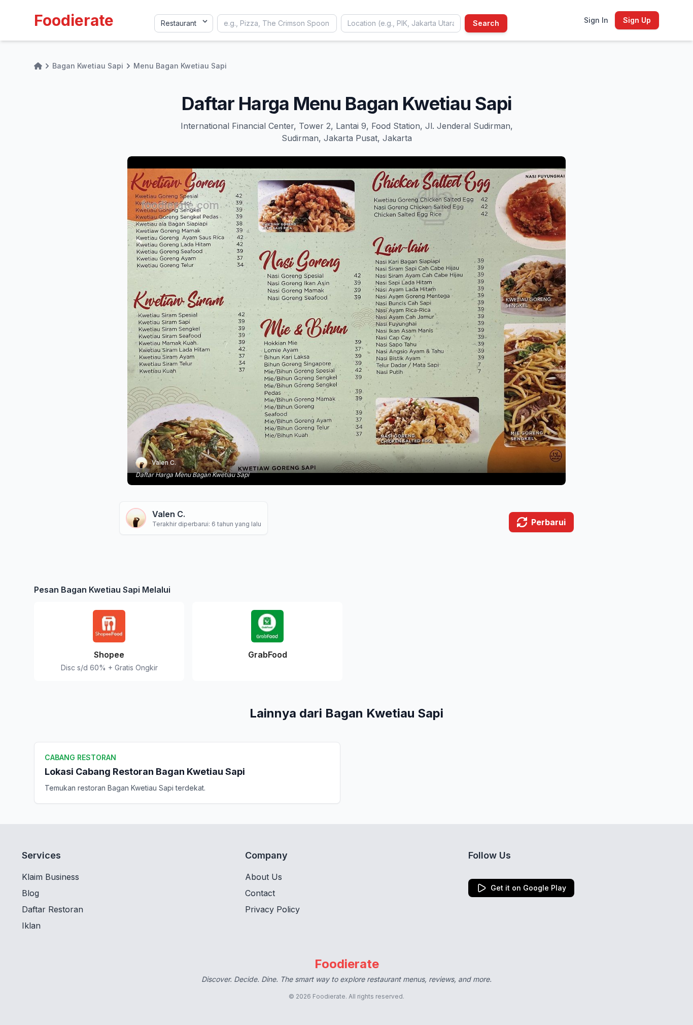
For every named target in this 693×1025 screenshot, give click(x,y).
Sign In (596, 20)
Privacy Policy (272, 909)
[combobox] (277, 23)
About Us (263, 877)
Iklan (31, 925)
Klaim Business (50, 877)
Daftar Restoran (52, 909)
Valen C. (164, 462)
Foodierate (74, 20)
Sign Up (637, 20)
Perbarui (548, 522)
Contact (260, 893)
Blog (30, 893)
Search (486, 23)
